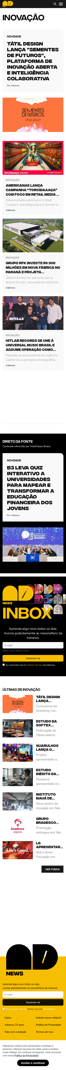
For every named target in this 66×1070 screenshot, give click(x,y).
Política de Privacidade (48, 1025)
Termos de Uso (34, 665)
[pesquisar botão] (55, 4)
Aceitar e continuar (33, 1063)
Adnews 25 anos (14, 1025)
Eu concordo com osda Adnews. (30, 665)
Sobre (8, 1018)
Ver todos (52, 869)
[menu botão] (60, 4)
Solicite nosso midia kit (48, 1018)
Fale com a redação (15, 1032)
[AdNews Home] (8, 4)
